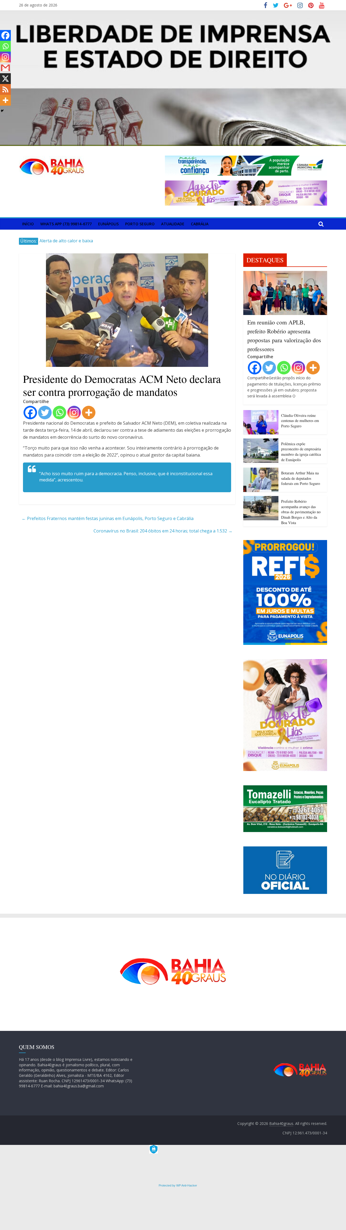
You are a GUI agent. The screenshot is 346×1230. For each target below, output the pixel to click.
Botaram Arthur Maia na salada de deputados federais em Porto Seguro (300, 478)
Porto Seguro (140, 223)
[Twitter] (45, 412)
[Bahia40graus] (173, 13)
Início (28, 223)
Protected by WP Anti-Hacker (177, 1185)
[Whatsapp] (59, 412)
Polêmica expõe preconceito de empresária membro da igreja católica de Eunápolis (301, 451)
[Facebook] (30, 412)
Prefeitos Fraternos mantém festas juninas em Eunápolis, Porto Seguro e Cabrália (108, 518)
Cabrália (199, 223)
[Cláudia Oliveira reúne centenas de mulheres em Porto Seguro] (260, 413)
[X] (5, 78)
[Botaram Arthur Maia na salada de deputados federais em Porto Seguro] (260, 471)
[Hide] (2, 111)
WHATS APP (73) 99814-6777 (66, 223)
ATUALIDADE (172, 223)
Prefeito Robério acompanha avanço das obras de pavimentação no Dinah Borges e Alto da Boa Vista (301, 512)
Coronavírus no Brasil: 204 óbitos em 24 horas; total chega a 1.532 (163, 531)
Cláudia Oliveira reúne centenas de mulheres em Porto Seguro (300, 420)
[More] (88, 412)
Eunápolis (108, 223)
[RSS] (5, 89)
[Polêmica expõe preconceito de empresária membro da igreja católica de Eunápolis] (260, 442)
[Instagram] (74, 412)
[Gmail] (5, 67)
